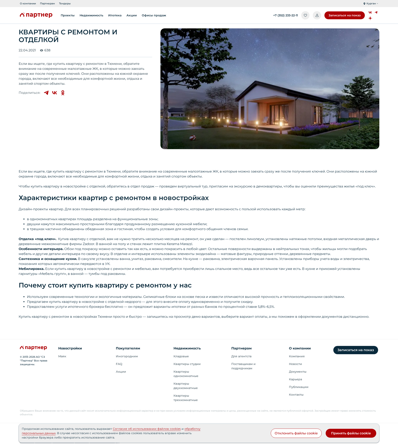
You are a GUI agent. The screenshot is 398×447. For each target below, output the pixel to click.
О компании (28, 3)
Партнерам (47, 3)
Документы (297, 371)
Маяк (62, 356)
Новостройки (70, 348)
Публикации (298, 387)
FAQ (119, 364)
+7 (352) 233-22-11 (285, 15)
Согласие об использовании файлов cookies (147, 429)
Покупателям (128, 348)
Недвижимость (187, 348)
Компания (297, 356)
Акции (121, 371)
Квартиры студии (187, 364)
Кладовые (181, 356)
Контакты (296, 394)
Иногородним (127, 356)
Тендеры (65, 3)
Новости (295, 364)
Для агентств (241, 356)
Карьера (295, 379)
